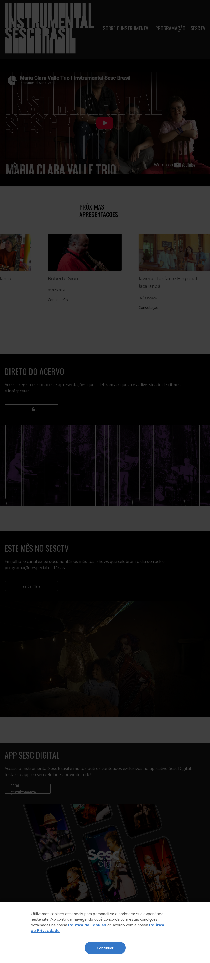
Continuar (105, 947)
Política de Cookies (87, 925)
